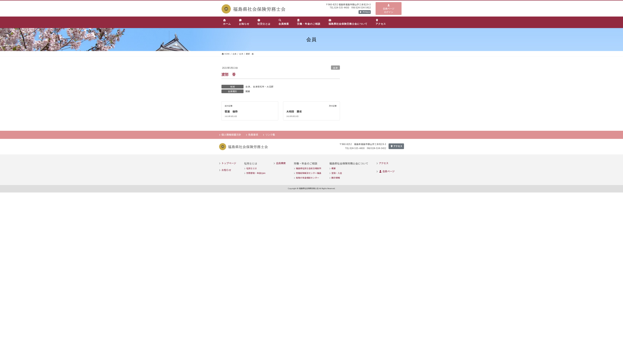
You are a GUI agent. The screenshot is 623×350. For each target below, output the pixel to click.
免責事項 (253, 134)
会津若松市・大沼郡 (263, 86)
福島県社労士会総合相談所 (308, 168)
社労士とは (251, 168)
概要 (333, 168)
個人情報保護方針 (231, 134)
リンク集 (270, 134)
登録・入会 (336, 173)
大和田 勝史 (294, 111)
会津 (335, 67)
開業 (247, 91)
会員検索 (281, 163)
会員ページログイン (388, 10)
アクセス (366, 12)
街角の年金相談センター (307, 177)
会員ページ (388, 171)
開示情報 (335, 177)
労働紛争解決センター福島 (308, 173)
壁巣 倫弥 (231, 111)
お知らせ (226, 170)
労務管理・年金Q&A (255, 173)
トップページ (228, 163)
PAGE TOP (607, 336)
